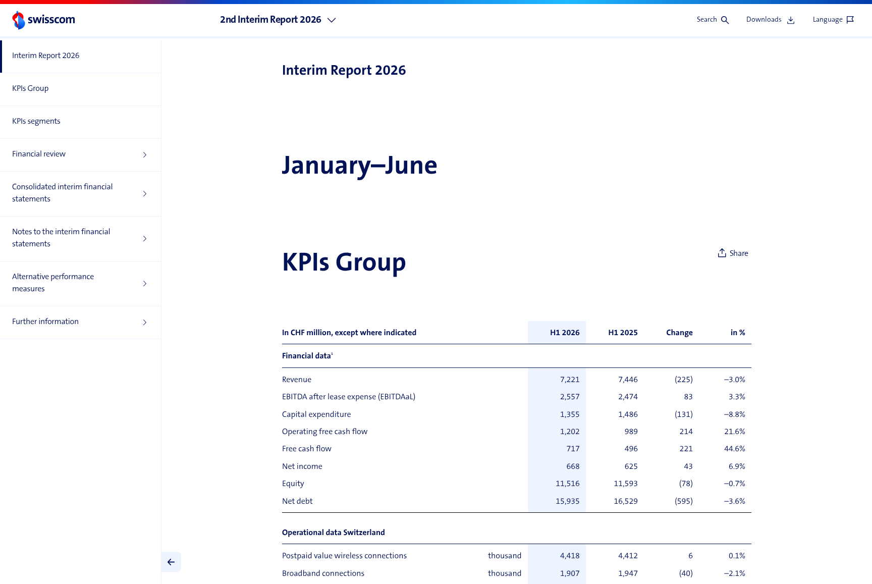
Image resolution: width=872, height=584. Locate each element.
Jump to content (76, 5)
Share (739, 254)
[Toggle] (171, 562)
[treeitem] (80, 56)
